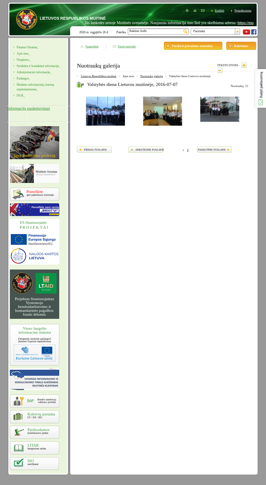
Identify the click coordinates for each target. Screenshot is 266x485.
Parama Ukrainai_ (28, 47)
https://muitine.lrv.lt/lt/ (247, 23)
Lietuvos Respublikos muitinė (98, 76)
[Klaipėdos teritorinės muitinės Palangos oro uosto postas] (105, 126)
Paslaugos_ (24, 78)
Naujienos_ (24, 60)
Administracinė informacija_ (34, 72)
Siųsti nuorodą (127, 46)
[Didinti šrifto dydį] (244, 65)
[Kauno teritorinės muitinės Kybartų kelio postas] (162, 126)
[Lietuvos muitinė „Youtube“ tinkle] (246, 33)
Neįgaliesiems (242, 10)
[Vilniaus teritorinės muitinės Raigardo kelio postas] (219, 122)
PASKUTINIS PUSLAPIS (212, 149)
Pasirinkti (199, 31)
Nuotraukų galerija (151, 76)
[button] (260, 88)
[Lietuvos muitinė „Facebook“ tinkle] (253, 33)
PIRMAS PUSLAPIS (95, 149)
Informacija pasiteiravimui (28, 108)
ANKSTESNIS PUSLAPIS (149, 149)
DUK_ (21, 95)
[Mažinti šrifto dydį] (219, 70)
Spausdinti (91, 46)
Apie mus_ (23, 53)
